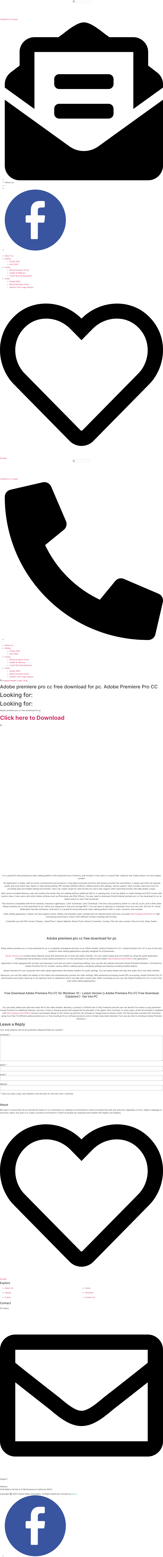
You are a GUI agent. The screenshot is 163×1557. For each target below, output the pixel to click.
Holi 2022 (14, 264)
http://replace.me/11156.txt (19, 1013)
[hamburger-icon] (2, 253)
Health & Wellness (18, 273)
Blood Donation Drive (19, 270)
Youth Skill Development (21, 276)
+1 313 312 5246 (7, 1311)
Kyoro (74, 1494)
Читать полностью (14, 956)
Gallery (8, 258)
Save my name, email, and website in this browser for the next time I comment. (38, 1094)
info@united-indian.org (10, 1482)
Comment (5, 1035)
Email (3, 1074)
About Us (9, 256)
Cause (7, 267)
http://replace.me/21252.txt (143, 914)
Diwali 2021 (15, 261)
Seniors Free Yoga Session (22, 287)
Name (3, 1065)
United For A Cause (9, 19)
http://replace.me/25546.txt (120, 958)
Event (7, 278)
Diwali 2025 (15, 281)
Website (3, 1084)
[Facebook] (35, 250)
